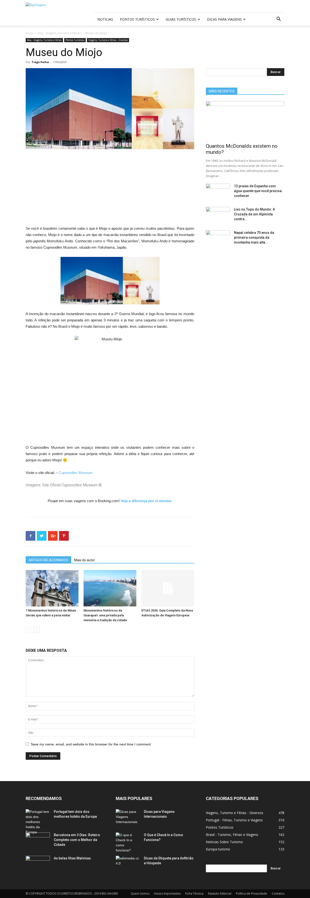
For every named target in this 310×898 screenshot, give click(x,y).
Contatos (278, 893)
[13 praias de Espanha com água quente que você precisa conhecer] (218, 192)
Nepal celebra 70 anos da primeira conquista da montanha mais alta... (254, 237)
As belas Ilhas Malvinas (72, 858)
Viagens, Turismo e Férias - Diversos (108, 40)
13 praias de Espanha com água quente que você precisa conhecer (258, 191)
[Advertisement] (110, 189)
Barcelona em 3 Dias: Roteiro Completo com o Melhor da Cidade (77, 840)
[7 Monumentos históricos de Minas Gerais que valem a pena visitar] (52, 588)
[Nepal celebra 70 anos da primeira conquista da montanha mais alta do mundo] (218, 238)
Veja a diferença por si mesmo (146, 501)
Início (29, 33)
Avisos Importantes (167, 893)
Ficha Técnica (194, 893)
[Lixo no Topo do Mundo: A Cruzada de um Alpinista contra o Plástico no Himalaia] (218, 215)
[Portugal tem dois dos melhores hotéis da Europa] (38, 822)
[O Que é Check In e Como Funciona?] (128, 843)
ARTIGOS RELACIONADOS (48, 560)
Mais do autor (84, 560)
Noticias (105, 19)
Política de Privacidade (251, 893)
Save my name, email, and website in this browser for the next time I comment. (91, 744)
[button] (278, 19)
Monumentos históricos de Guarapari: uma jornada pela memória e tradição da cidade (105, 615)
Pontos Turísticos (137, 19)
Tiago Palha (40, 62)
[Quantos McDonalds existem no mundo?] (245, 120)
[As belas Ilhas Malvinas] (38, 864)
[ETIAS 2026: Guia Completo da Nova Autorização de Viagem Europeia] (167, 588)
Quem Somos (140, 893)
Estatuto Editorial (219, 893)
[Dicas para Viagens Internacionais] (128, 817)
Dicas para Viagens (224, 19)
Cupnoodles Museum (76, 473)
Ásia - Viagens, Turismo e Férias (59, 33)
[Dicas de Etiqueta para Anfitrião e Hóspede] (128, 864)
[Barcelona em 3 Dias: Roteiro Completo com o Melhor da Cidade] (38, 841)
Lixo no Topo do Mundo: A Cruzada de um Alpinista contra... (254, 214)
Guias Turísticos (181, 19)
